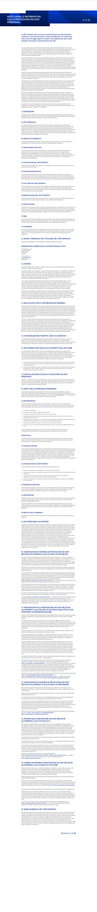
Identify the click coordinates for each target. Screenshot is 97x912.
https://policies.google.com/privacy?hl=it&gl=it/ (34, 803)
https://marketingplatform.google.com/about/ (56, 677)
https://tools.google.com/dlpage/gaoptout (33, 663)
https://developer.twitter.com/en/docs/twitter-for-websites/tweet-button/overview (43, 755)
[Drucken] (83, 20)
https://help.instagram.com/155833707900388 (40, 712)
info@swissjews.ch (26, 257)
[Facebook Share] (86, 20)
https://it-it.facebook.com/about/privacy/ (39, 597)
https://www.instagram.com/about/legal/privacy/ (35, 714)
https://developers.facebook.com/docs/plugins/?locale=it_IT (37, 580)
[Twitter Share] (89, 20)
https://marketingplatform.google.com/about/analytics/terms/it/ (39, 676)
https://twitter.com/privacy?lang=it (31, 758)
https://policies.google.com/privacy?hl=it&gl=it (40, 674)
